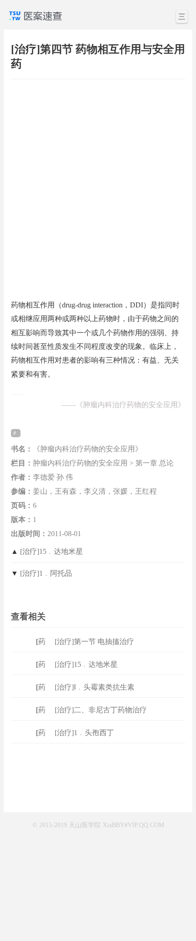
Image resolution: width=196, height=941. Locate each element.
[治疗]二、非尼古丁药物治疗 (101, 710)
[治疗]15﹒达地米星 (51, 551)
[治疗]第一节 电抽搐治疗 (94, 641)
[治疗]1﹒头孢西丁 (84, 732)
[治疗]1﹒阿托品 (46, 573)
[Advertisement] (98, 185)
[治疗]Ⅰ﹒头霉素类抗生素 (94, 687)
